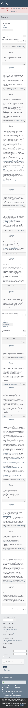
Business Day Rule (20, 46)
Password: (5, 654)
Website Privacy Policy (7, 702)
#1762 (24, 232)
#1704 (24, 255)
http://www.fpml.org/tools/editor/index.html (12, 180)
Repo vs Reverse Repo (8, 626)
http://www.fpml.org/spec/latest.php (10, 158)
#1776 (24, 89)
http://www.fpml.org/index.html (15, 163)
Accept (22, 705)
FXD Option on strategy (8, 633)
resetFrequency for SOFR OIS (10, 629)
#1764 (24, 206)
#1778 (24, 64)
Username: (5, 651)
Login (25, 5)
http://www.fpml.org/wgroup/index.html (11, 173)
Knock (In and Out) (20, 184)
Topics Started (5, 27)
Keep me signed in (8, 657)
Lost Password (6, 670)
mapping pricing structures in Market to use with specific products (14, 286)
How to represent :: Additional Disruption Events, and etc (13, 89)
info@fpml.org (14, 11)
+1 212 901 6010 (6, 687)
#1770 (24, 121)
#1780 (24, 47)
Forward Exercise (7, 636)
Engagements (5, 32)
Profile (4, 25)
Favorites (5, 34)
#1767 (24, 186)
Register (5, 669)
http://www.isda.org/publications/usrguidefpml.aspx (13, 161)
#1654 (24, 288)
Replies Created (6, 29)
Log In (5, 667)
